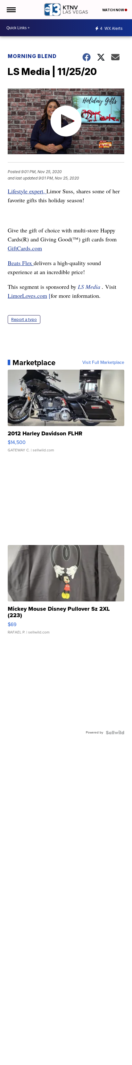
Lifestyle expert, (27, 191)
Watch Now (113, 10)
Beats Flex (21, 263)
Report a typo (24, 319)
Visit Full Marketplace (103, 362)
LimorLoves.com (27, 295)
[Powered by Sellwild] (115, 732)
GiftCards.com (25, 248)
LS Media (89, 286)
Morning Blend (32, 56)
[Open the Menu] (11, 10)
